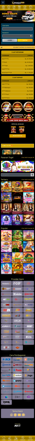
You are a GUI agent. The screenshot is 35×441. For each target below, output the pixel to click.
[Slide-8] (28, 20)
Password (5, 33)
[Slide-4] (17, 20)
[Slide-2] (12, 20)
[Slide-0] (7, 20)
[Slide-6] (23, 20)
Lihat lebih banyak (27, 157)
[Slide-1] (9, 20)
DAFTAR (25, 40)
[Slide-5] (20, 20)
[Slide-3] (15, 20)
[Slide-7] (26, 20)
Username (5, 25)
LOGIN (10, 40)
